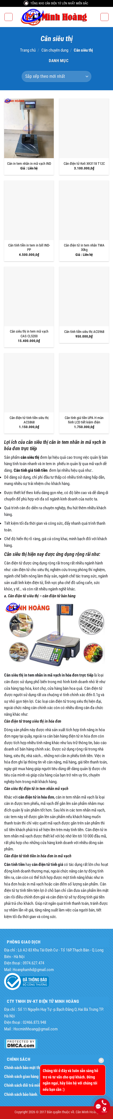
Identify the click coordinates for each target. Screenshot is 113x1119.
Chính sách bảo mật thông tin (27, 1067)
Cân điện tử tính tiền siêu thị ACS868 (29, 420)
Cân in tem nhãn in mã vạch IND (29, 163)
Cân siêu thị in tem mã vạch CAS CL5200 (29, 333)
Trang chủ (28, 50)
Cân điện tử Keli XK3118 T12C (84, 163)
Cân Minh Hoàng (87, 1112)
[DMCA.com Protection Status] (20, 1043)
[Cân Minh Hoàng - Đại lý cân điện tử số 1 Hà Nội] (56, 17)
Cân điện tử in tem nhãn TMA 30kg (84, 247)
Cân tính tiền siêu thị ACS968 (84, 332)
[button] (8, 17)
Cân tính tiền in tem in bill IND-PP (29, 247)
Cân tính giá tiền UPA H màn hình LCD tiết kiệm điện (84, 420)
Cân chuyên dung (54, 50)
